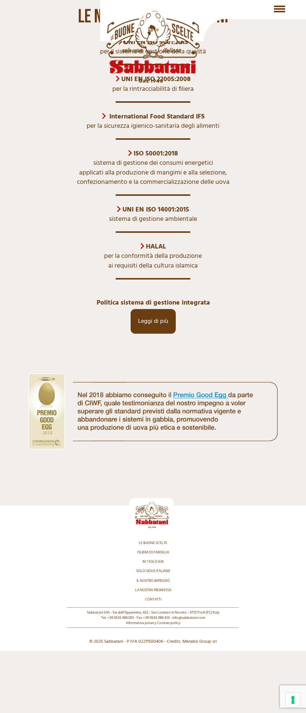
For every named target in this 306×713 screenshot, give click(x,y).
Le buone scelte (153, 543)
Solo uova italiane (153, 571)
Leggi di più (153, 321)
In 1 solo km (153, 561)
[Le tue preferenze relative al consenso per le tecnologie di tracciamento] (293, 700)
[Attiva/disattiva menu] (279, 9)
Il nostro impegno (153, 580)
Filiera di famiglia (153, 552)
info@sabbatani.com (188, 618)
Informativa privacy (141, 623)
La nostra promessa (153, 590)
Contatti (153, 599)
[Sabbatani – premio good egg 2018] (153, 376)
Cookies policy (168, 623)
